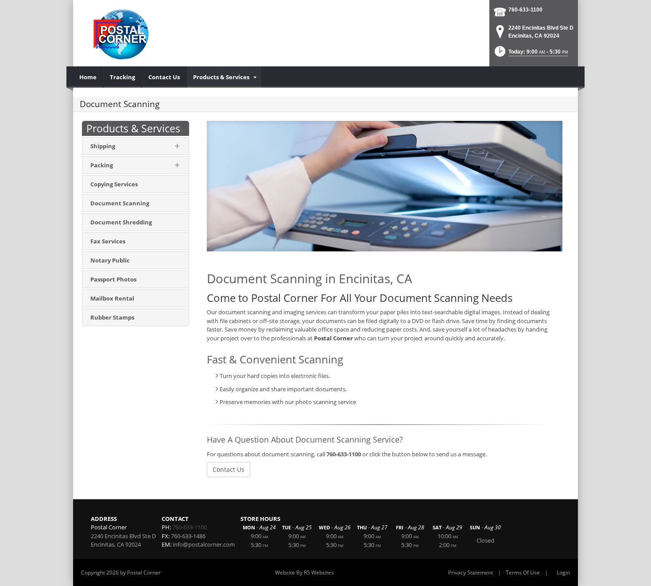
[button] (530, 54)
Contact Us (228, 469)
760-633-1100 (525, 10)
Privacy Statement (470, 572)
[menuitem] (88, 77)
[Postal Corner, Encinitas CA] (123, 32)
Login (563, 572)
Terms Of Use (523, 572)
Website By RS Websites (304, 572)
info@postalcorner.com (204, 544)
